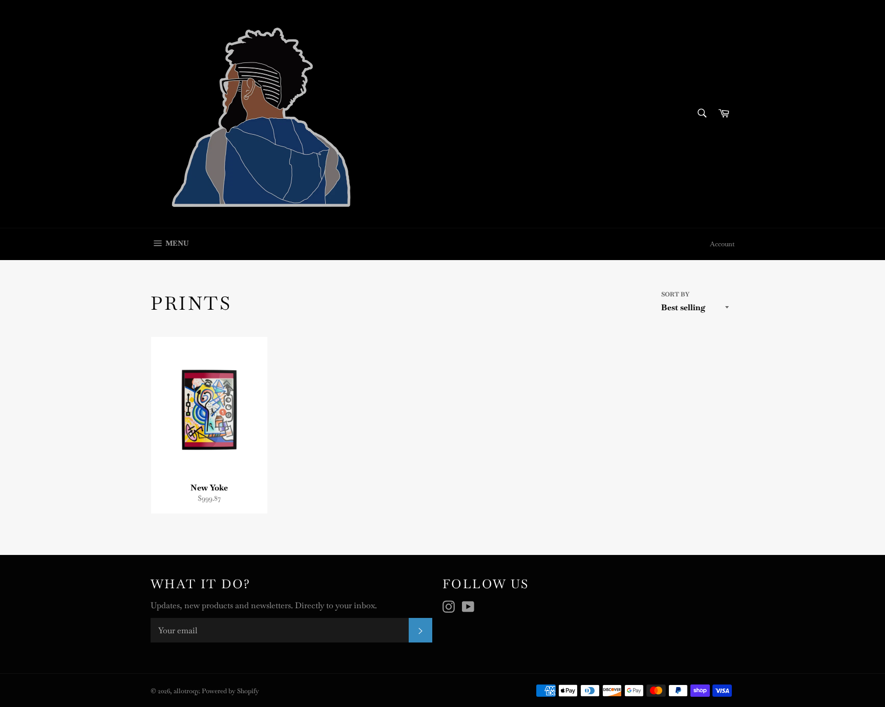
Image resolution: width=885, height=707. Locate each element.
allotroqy (186, 691)
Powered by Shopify (230, 691)
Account (722, 244)
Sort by (675, 294)
